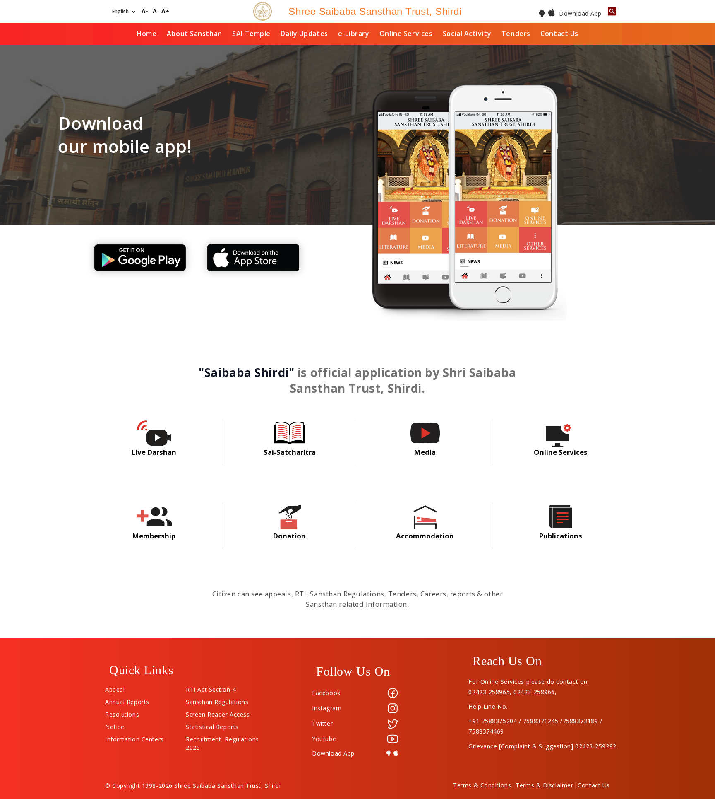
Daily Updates (304, 33)
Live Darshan (154, 452)
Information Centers (134, 737)
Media (425, 452)
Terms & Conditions (482, 785)
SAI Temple (251, 33)
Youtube (324, 739)
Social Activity (467, 33)
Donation (289, 536)
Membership (153, 536)
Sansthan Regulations (217, 700)
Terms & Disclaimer (544, 785)
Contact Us (559, 33)
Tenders (515, 33)
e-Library (353, 33)
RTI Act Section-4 (211, 688)
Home (146, 33)
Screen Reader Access (218, 712)
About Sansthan (194, 33)
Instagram (326, 708)
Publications (560, 536)
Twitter (322, 723)
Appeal (115, 688)
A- (145, 11)
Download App (579, 13)
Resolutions (122, 712)
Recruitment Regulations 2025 (222, 737)
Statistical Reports (212, 725)
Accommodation (425, 536)
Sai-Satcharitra (290, 452)
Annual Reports (127, 700)
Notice (114, 725)
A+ (165, 11)
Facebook (326, 693)
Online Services (405, 33)
